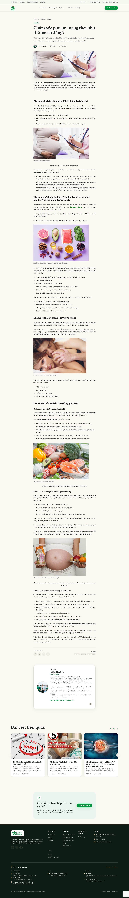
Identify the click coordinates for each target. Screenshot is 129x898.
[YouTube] (83, 2)
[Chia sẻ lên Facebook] (35, 654)
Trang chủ (43, 8)
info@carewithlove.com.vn (110, 2)
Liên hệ (77, 8)
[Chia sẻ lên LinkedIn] (43, 654)
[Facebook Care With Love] (12, 847)
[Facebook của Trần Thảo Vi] (90, 704)
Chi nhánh (22, 2)
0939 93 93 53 (96, 2)
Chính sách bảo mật (106, 891)
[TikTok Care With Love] (21, 847)
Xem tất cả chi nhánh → (112, 867)
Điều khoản (115, 891)
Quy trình (50, 840)
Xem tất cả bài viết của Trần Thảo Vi (61, 700)
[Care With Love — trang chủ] (13, 7)
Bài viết (70, 8)
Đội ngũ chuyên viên (69, 834)
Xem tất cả (113, 729)
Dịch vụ (61, 8)
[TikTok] (86, 2)
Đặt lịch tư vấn (111, 8)
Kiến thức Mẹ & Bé (68, 837)
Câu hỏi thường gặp (32, 2)
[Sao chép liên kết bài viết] (48, 654)
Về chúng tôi (53, 8)
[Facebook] (81, 2)
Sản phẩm (42, 2)
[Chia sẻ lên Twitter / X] (39, 654)
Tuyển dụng (14, 2)
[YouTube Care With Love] (16, 847)
